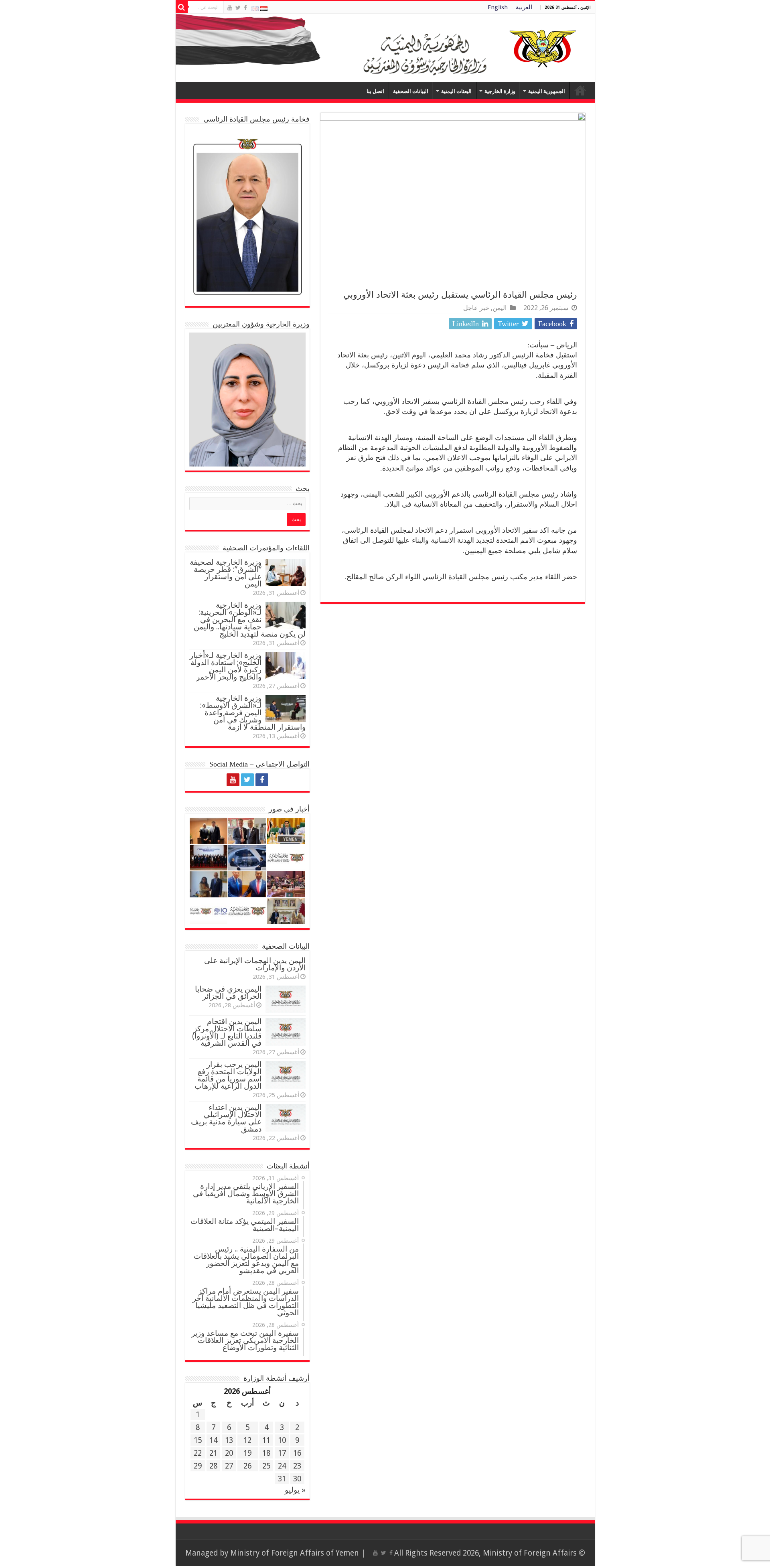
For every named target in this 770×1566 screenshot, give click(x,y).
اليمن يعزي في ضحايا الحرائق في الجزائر (228, 992)
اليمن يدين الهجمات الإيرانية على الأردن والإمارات (255, 964)
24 (282, 1466)
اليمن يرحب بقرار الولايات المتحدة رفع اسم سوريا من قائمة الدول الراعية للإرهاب (228, 1075)
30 (297, 1478)
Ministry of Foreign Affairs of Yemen (294, 1553)
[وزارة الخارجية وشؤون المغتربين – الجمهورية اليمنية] (385, 48)
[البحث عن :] (182, 7)
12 (247, 1440)
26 (247, 1466)
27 (229, 1466)
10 (282, 1440)
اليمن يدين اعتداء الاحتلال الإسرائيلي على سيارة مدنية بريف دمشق (226, 1118)
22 (198, 1453)
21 (213, 1453)
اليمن (499, 308)
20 (229, 1453)
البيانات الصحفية (410, 91)
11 (266, 1440)
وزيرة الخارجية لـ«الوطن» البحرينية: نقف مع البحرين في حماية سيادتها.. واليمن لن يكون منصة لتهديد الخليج (250, 619)
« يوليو (295, 1490)
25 (266, 1466)
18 (266, 1453)
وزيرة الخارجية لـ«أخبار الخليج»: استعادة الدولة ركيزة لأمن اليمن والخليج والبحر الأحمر (225, 666)
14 (213, 1440)
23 (297, 1466)
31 (282, 1478)
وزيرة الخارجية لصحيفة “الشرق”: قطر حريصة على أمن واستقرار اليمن (225, 573)
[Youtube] (230, 7)
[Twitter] (238, 7)
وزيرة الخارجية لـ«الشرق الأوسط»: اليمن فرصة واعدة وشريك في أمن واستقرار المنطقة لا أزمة (253, 713)
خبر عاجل (476, 308)
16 (297, 1453)
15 (198, 1440)
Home (580, 90)
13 (229, 1440)
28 (213, 1466)
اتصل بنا (375, 91)
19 (247, 1453)
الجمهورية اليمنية (546, 91)
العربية (524, 7)
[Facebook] (245, 7)
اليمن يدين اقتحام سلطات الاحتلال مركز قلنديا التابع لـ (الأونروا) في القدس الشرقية (226, 1032)
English (498, 7)
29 (198, 1466)
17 (282, 1453)
